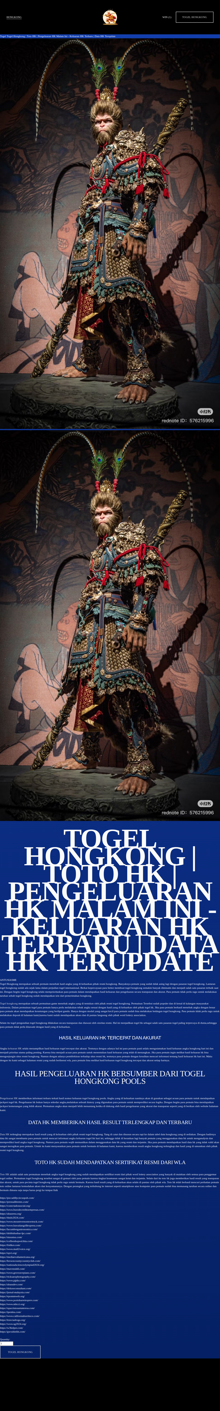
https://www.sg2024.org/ (13, 1323)
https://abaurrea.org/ (10, 1213)
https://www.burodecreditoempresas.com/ (22, 1209)
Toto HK (4, 1174)
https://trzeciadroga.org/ (12, 1319)
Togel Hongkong (9, 983)
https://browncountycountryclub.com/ (20, 1260)
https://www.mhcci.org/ (12, 1304)
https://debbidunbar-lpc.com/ (15, 1233)
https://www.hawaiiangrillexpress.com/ (20, 1225)
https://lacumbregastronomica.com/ (19, 1229)
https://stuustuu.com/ (11, 1237)
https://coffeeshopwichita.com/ (16, 1241)
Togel (3, 36)
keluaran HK (15, 1048)
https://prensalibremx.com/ (14, 1201)
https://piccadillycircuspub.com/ (17, 1197)
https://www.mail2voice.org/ (15, 1249)
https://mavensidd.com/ (12, 1268)
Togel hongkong (9, 1003)
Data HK (4, 1134)
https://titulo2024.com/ (12, 1217)
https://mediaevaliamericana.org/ (17, 1256)
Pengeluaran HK (9, 1098)
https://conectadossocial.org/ (15, 1205)
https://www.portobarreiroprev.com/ (19, 1300)
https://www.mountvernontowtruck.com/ (21, 1221)
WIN (166, 17)
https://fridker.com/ (10, 1245)
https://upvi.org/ (8, 1252)
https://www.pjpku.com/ (13, 1280)
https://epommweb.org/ (12, 1296)
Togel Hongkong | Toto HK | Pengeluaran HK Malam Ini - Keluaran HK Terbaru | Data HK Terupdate (61, 36)
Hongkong (14, 17)
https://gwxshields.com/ (12, 1331)
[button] (20, 1352)
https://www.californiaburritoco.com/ (19, 1315)
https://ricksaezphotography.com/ (18, 1276)
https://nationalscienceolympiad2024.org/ (22, 1264)
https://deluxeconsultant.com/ (15, 1288)
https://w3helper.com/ (11, 1327)
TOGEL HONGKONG (194, 17)
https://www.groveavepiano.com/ (17, 1272)
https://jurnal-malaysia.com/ (15, 1292)
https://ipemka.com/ (10, 1312)
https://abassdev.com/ (11, 1284)
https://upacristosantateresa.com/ (17, 1308)
